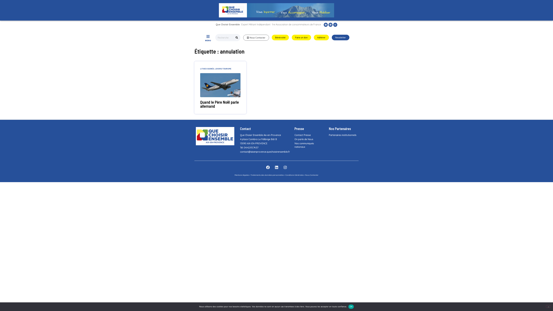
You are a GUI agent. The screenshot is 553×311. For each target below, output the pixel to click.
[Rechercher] (236, 37)
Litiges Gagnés (207, 68)
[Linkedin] (330, 25)
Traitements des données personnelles (267, 175)
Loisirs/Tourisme (223, 68)
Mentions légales (242, 175)
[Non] (548, 306)
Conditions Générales (294, 175)
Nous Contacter (311, 175)
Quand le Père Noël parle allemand (219, 104)
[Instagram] (335, 25)
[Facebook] (326, 25)
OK (351, 306)
